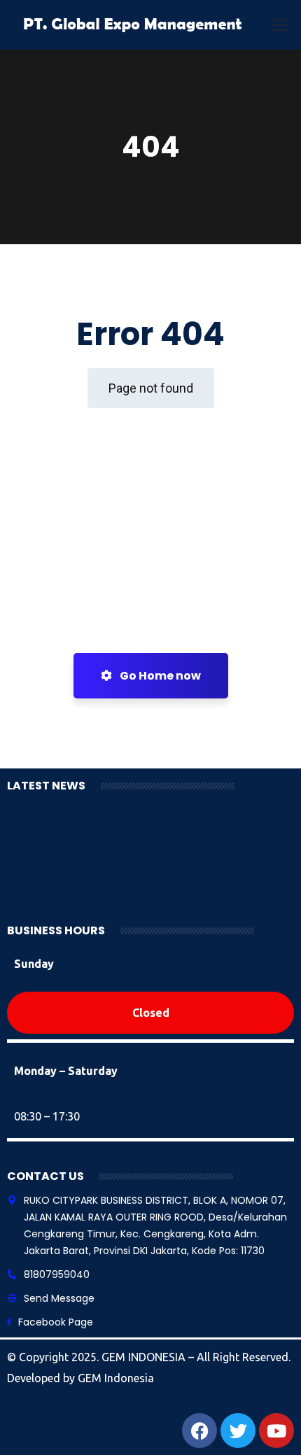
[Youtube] (276, 1430)
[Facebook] (199, 1430)
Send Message (59, 1298)
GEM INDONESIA (145, 1357)
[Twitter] (237, 1430)
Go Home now (159, 676)
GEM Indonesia (116, 1378)
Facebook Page (55, 1322)
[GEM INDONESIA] (133, 24)
